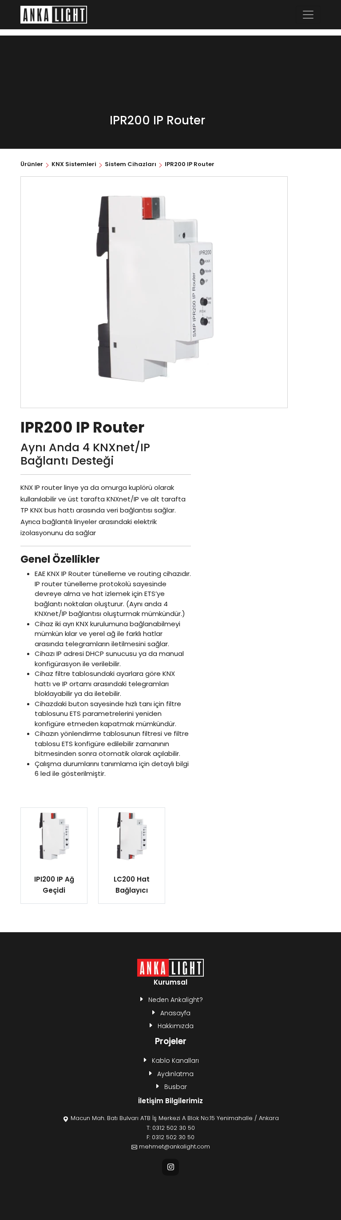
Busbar (175, 1086)
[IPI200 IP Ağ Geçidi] (54, 837)
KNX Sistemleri (74, 164)
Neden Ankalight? (175, 999)
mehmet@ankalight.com (174, 1146)
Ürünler (32, 164)
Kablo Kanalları (175, 1060)
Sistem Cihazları (130, 164)
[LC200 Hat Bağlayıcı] (132, 837)
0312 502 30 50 (173, 1128)
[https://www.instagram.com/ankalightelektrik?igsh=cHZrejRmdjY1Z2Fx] (170, 1167)
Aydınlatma (175, 1073)
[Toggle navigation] (308, 15)
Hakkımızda (176, 1025)
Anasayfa (175, 1013)
